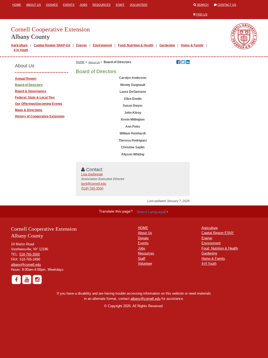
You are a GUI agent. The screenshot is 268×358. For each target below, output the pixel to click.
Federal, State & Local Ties (35, 97)
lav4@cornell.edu (93, 184)
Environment (102, 45)
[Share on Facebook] (178, 62)
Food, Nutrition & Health (135, 45)
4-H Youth (21, 50)
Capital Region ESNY (218, 233)
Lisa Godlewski (92, 174)
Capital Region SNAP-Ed (52, 45)
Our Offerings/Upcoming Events (38, 104)
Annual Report (25, 78)
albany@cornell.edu (26, 265)
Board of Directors (29, 85)
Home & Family (192, 45)
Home (16, 4)
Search (203, 4)
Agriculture (19, 45)
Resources (101, 4)
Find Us (201, 14)
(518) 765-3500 (92, 188)
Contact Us (226, 4)
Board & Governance (30, 91)
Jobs (83, 4)
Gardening (167, 45)
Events (68, 4)
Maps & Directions (28, 110)
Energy (81, 45)
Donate (52, 4)
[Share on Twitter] (183, 62)
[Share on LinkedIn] (188, 62)
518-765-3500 (29, 254)
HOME (143, 228)
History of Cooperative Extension (39, 116)
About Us (33, 4)
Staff (120, 4)
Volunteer (138, 4)
